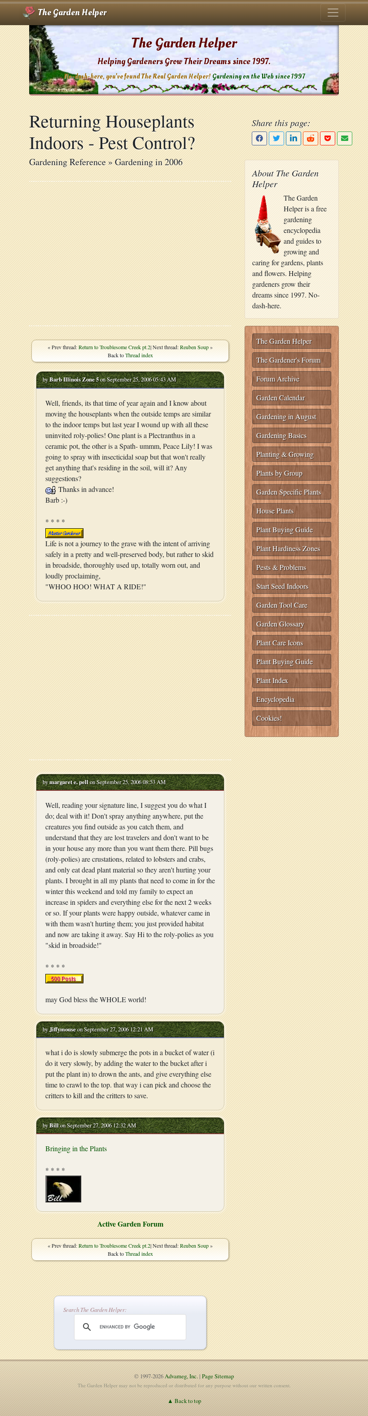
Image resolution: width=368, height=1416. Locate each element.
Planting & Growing (285, 454)
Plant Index (272, 680)
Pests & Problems (281, 567)
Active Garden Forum (130, 1224)
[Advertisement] (130, 253)
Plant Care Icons (279, 642)
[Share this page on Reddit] (310, 138)
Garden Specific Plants (288, 491)
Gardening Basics (281, 435)
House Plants (275, 510)
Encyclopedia (275, 699)
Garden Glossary (280, 623)
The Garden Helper (71, 12)
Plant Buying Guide (284, 529)
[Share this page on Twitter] (276, 138)
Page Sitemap (218, 1376)
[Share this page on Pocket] (327, 138)
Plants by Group (279, 473)
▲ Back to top (184, 1401)
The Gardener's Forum (288, 359)
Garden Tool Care (281, 604)
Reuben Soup (194, 347)
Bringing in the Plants (76, 1148)
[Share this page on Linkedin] (293, 138)
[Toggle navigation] (333, 13)
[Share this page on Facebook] (259, 138)
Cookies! (269, 718)
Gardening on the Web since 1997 (258, 76)
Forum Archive (277, 378)
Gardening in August (286, 416)
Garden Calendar (280, 397)
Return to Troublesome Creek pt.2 (114, 347)
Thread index (139, 355)
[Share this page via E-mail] (344, 138)
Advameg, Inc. (181, 1376)
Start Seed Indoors (282, 586)
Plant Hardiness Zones (288, 548)
